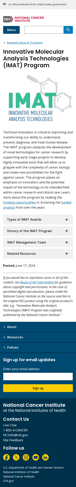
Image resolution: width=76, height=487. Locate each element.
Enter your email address (21, 369)
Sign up (38, 388)
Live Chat (10, 425)
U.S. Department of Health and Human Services (33, 467)
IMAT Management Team (26, 242)
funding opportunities (19, 202)
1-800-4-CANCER (15, 430)
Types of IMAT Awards (24, 219)
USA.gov (8, 481)
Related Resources (21, 253)
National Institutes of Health (21, 472)
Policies (13, 347)
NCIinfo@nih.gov (15, 435)
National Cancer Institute (18, 476)
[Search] (68, 30)
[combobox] (44, 30)
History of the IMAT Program (29, 231)
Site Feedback (13, 440)
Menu (11, 30)
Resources (15, 337)
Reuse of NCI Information (37, 282)
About (12, 327)
